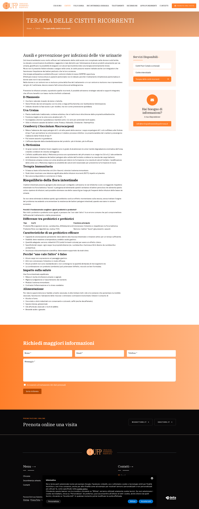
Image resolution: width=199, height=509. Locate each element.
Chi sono (57, 6)
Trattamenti (118, 6)
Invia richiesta (32, 391)
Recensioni (132, 6)
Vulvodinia (78, 6)
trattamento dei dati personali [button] (52, 385)
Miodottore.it (139, 422)
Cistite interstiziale (143, 72)
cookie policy (82, 489)
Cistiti (67, 6)
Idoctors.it (164, 422)
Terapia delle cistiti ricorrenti (147, 79)
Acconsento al (46, 385)
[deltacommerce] (171, 498)
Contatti (164, 6)
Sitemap (26, 500)
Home (29, 28)
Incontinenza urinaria (98, 6)
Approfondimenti (148, 6)
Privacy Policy (35, 500)
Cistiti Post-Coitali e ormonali (147, 66)
